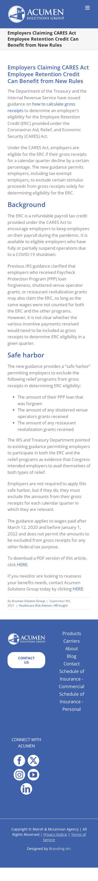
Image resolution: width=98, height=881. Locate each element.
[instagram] (19, 775)
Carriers (71, 641)
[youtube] (33, 775)
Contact (72, 664)
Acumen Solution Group (28, 601)
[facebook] (19, 760)
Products (71, 633)
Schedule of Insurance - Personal (71, 701)
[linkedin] (26, 789)
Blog (71, 656)
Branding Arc (60, 848)
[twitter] (33, 760)
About (71, 648)
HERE (22, 564)
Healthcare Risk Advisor (35, 605)
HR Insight (61, 605)
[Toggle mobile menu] (87, 7)
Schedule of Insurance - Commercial (71, 678)
